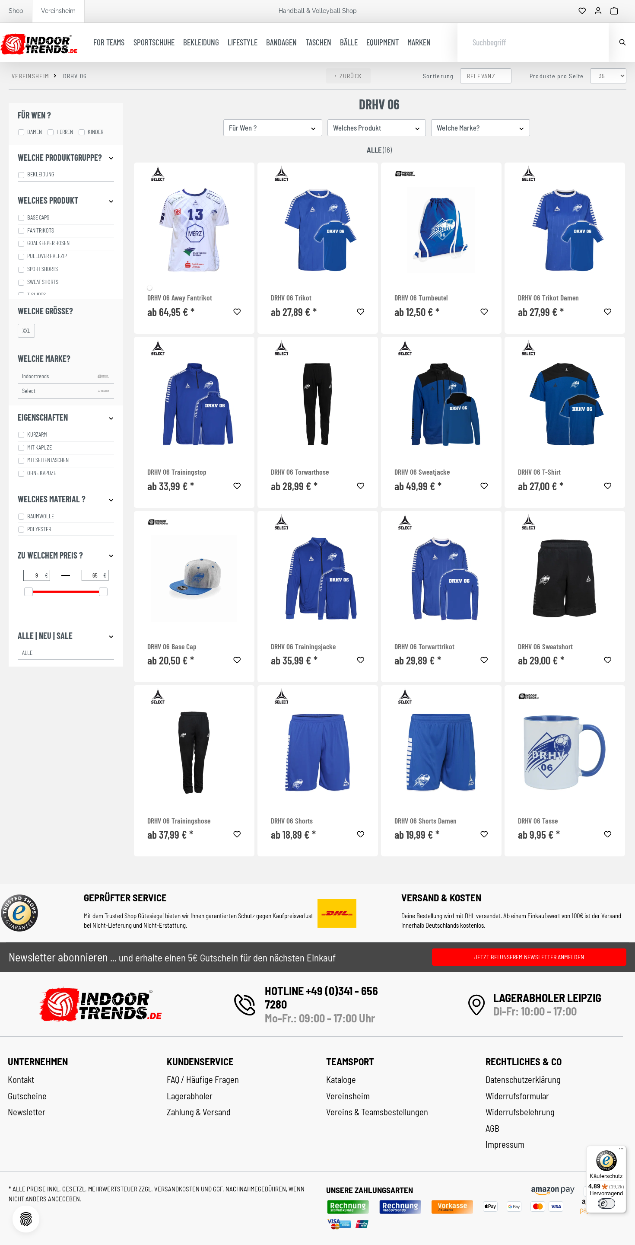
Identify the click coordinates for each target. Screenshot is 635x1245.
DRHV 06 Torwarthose (300, 472)
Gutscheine (27, 1096)
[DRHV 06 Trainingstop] (194, 404)
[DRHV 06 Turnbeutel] (441, 230)
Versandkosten (177, 1189)
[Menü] (621, 1151)
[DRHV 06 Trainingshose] (194, 752)
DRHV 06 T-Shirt (539, 472)
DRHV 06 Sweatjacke (422, 472)
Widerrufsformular (517, 1096)
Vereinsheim (58, 10)
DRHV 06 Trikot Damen (548, 298)
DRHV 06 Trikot (291, 298)
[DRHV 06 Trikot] (318, 230)
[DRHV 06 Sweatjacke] (441, 404)
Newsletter (26, 1112)
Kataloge (341, 1079)
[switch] (606, 1203)
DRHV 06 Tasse (538, 821)
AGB (492, 1128)
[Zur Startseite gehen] (38, 43)
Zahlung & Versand (199, 1112)
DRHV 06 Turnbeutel (421, 298)
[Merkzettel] (582, 11)
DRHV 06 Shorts (292, 821)
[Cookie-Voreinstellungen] (26, 1219)
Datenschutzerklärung (523, 1079)
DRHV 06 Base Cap (172, 646)
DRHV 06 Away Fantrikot (179, 298)
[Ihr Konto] (598, 11)
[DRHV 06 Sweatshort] (565, 578)
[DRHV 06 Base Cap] (194, 578)
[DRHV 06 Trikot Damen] (565, 230)
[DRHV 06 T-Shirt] (565, 404)
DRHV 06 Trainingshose (178, 821)
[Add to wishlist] (237, 310)
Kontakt (21, 1079)
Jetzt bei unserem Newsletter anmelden (529, 957)
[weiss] (149, 287)
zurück (351, 76)
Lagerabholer (190, 1096)
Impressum (505, 1144)
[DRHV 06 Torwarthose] (318, 404)
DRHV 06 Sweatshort (545, 646)
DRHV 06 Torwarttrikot (424, 646)
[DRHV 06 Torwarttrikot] (441, 578)
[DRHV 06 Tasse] (565, 752)
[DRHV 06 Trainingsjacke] (318, 578)
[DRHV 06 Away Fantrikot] (194, 230)
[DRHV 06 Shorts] (318, 752)
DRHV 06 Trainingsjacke (303, 646)
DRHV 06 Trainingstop (176, 472)
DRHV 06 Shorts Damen (425, 821)
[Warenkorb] (614, 11)
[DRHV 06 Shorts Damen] (441, 752)
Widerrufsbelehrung (520, 1112)
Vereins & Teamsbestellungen (377, 1112)
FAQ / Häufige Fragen (203, 1079)
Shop (16, 10)
